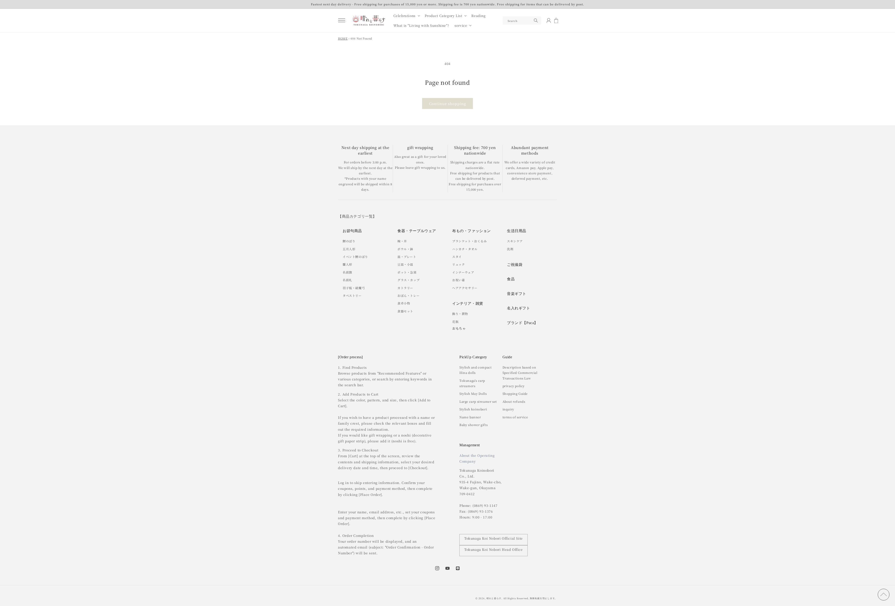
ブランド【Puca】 (522, 323)
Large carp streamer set (478, 401)
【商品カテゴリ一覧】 (357, 216)
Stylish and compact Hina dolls (475, 370)
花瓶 (455, 321)
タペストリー (352, 295)
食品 (511, 279)
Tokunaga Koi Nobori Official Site (493, 538)
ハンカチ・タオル (465, 249)
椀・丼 (402, 241)
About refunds (514, 401)
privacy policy (514, 386)
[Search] (536, 20)
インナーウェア (463, 272)
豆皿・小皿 (405, 264)
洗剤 (510, 249)
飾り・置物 (460, 313)
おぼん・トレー (408, 295)
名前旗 (347, 272)
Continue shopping (447, 103)
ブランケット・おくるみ (469, 241)
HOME (343, 38)
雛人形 (347, 264)
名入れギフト (518, 308)
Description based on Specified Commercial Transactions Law (520, 372)
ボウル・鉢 (405, 249)
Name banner (470, 417)
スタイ (457, 256)
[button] (342, 20)
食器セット (405, 311)
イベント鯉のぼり (355, 256)
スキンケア (515, 241)
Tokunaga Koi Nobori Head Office (493, 549)
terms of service (515, 417)
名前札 (347, 280)
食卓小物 (403, 303)
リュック (458, 264)
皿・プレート (406, 256)
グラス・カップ (408, 280)
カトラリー (405, 288)
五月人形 (349, 249)
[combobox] (522, 20)
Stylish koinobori (473, 409)
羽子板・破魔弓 (354, 288)
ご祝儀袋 (514, 265)
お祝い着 (458, 280)
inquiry (508, 409)
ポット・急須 (407, 272)
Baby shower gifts (473, 425)
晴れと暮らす (493, 598)
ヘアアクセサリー (465, 288)
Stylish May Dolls (473, 393)
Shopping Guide (515, 393)
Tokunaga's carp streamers (472, 383)
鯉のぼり (349, 241)
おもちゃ (459, 328)
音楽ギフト (516, 294)
